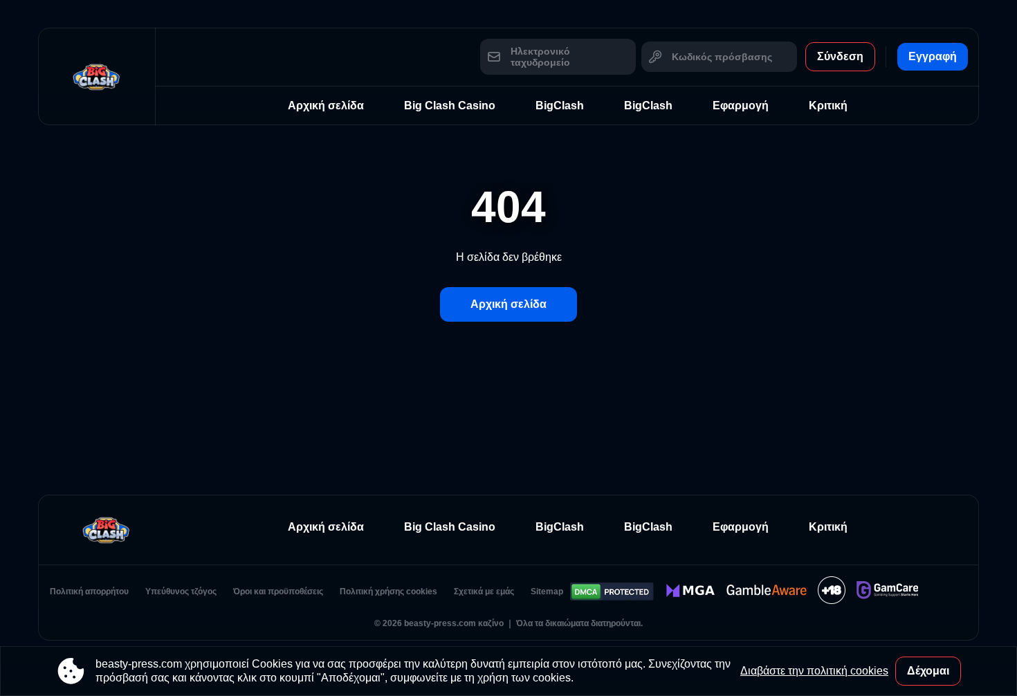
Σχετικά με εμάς (484, 591)
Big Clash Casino (449, 105)
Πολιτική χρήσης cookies (388, 591)
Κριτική (828, 105)
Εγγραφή (932, 56)
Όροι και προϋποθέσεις (278, 591)
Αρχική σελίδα (326, 105)
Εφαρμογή (741, 105)
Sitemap (547, 591)
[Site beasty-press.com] (97, 76)
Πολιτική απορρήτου (89, 591)
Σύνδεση (840, 56)
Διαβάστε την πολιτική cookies (814, 671)
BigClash (559, 105)
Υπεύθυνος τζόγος (181, 591)
